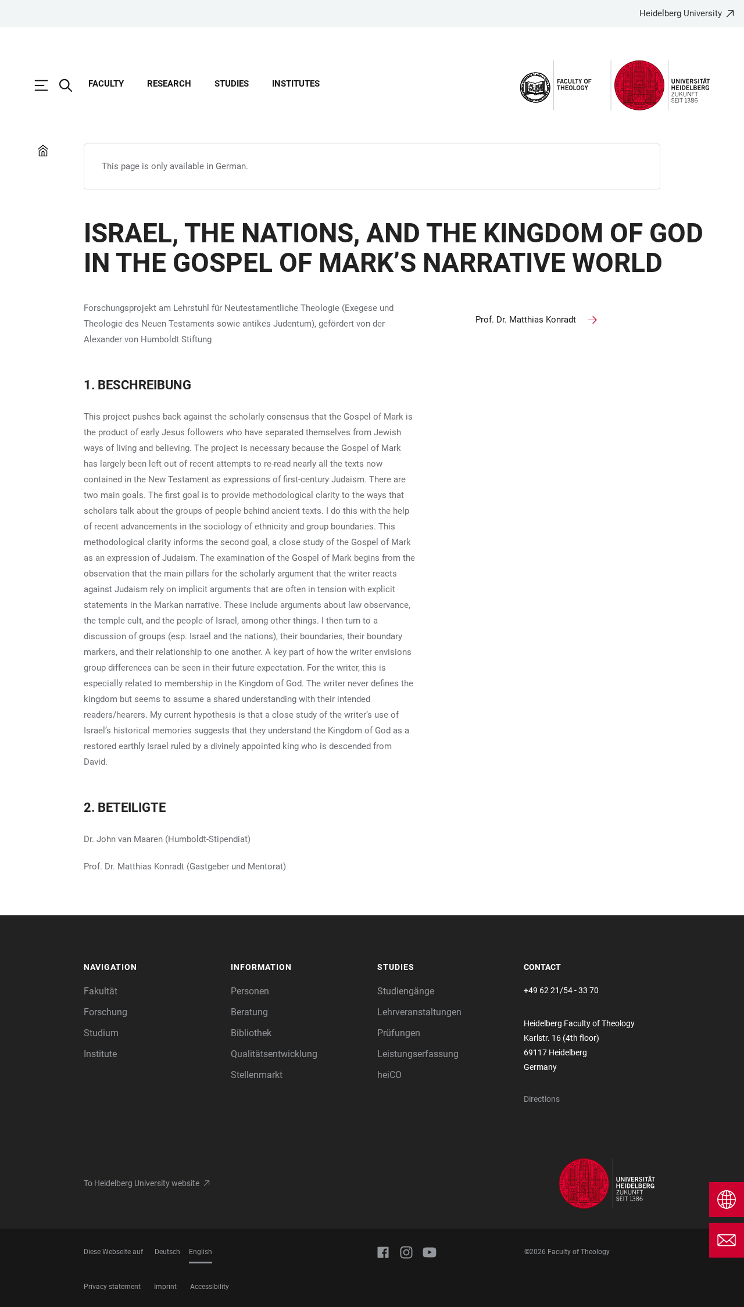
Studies (231, 83)
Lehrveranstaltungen (419, 1012)
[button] (151, 967)
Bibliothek (251, 1033)
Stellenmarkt (256, 1074)
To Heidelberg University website (141, 1183)
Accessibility (209, 1287)
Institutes (296, 83)
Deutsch (167, 1252)
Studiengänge (405, 991)
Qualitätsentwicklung (274, 1053)
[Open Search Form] (71, 85)
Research (169, 83)
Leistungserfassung (418, 1053)
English (200, 1252)
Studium (101, 1033)
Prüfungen (398, 1033)
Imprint (165, 1287)
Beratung (249, 1012)
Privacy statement (112, 1287)
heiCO (389, 1074)
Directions (542, 1099)
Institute (100, 1053)
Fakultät (100, 991)
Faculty (106, 83)
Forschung (105, 1012)
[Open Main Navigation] (47, 85)
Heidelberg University (680, 13)
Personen (250, 991)
